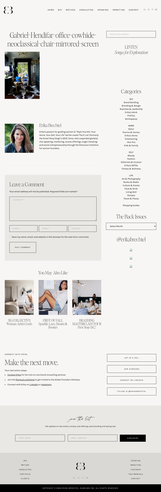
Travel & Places (131, 198)
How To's (131, 142)
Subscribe (132, 438)
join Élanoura (131, 369)
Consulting (25, 470)
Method (25, 465)
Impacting (135, 465)
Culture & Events (131, 185)
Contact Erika (14, 374)
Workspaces (131, 119)
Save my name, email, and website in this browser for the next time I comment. (50, 237)
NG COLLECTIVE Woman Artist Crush (19, 322)
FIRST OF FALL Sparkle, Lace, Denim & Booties (53, 323)
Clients (25, 479)
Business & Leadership (131, 109)
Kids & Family (131, 145)
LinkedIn (34, 384)
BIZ (131, 99)
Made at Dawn (80, 461)
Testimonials (135, 474)
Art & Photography (131, 178)
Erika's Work (131, 112)
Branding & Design (131, 105)
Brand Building (131, 102)
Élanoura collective (25, 379)
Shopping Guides (131, 205)
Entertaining (131, 139)
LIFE (131, 175)
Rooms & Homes (131, 132)
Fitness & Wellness (131, 168)
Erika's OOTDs (131, 165)
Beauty (131, 155)
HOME (131, 125)
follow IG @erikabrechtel (131, 391)
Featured (136, 470)
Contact (135, 479)
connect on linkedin (131, 380)
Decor (131, 129)
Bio (25, 461)
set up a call (132, 358)
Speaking (136, 461)
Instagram (46, 384)
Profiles (131, 115)
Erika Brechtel (8, 10)
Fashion (131, 159)
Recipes (131, 195)
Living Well (131, 192)
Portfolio (25, 474)
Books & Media (131, 182)
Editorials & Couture (131, 162)
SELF (131, 152)
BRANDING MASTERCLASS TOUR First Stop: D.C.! (86, 323)
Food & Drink (131, 188)
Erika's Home (131, 135)
